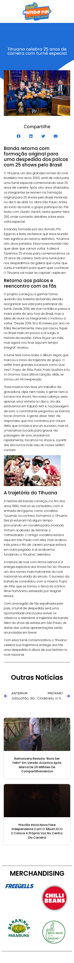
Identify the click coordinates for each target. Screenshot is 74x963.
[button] (18, 136)
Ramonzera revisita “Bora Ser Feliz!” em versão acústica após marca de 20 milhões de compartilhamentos (37, 764)
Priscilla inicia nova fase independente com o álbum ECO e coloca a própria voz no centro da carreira (37, 831)
